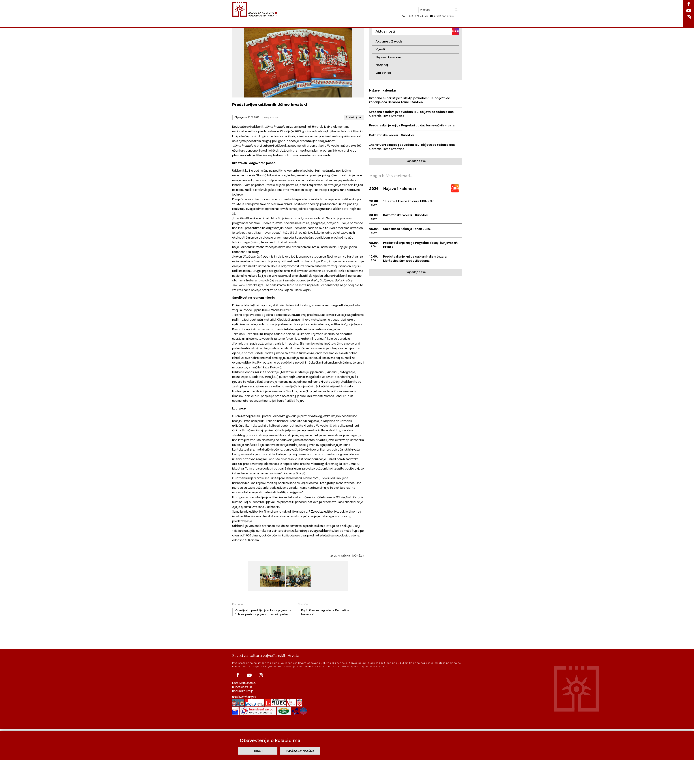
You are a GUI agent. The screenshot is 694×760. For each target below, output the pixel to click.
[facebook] (237, 675)
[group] (272, 576)
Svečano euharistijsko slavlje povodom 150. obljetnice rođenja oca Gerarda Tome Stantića (409, 100)
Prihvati (258, 751)
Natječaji (382, 65)
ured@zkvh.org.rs (244, 697)
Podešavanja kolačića (300, 751)
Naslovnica (238, 19)
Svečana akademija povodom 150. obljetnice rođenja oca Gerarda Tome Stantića (411, 114)
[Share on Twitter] (360, 117)
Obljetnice (383, 73)
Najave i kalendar (388, 57)
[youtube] (249, 675)
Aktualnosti (256, 19)
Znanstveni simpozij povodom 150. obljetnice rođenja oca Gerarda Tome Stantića (412, 146)
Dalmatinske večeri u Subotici (391, 135)
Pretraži (443, 4)
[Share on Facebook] (356, 117)
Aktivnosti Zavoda (389, 41)
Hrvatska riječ (347, 555)
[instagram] (260, 675)
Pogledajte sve (416, 161)
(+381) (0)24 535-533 (403, 11)
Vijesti (380, 49)
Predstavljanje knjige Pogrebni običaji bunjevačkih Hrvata (412, 125)
